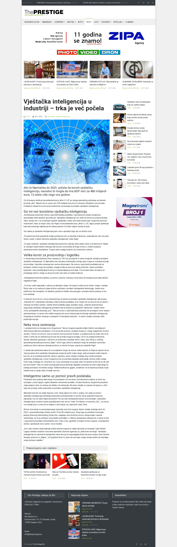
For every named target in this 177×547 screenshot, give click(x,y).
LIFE (96, 22)
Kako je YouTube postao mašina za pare (37, 473)
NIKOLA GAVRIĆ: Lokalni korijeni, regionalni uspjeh (136, 83)
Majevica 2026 (28, 88)
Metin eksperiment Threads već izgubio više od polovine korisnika (139, 157)
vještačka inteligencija (62, 116)
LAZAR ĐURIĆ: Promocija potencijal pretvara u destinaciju (55, 3)
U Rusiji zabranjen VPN (90, 472)
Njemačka (51, 116)
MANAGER (46, 22)
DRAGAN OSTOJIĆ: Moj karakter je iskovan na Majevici (71, 83)
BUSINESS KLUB (32, 22)
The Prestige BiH (39, 544)
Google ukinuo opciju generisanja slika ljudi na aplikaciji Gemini (137, 131)
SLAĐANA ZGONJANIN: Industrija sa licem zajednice (104, 83)
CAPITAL (70, 22)
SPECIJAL (117, 22)
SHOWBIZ (105, 22)
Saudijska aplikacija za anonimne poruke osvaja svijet (65, 473)
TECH (88, 22)
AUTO (80, 22)
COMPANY (58, 22)
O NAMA (129, 22)
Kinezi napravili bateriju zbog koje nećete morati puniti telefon (139, 117)
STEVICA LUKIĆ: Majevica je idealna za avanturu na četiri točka (103, 3)
